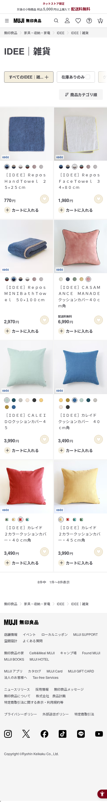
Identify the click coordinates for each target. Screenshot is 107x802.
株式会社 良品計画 (51, 695)
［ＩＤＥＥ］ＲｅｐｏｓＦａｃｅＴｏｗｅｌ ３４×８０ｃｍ (79, 181)
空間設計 (10, 640)
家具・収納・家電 (37, 32)
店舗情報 (10, 634)
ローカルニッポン (54, 634)
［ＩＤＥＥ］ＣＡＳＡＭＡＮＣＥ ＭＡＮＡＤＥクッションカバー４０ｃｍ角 (79, 296)
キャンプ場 (68, 652)
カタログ (34, 671)
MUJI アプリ (13, 671)
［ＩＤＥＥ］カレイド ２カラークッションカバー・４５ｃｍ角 (79, 534)
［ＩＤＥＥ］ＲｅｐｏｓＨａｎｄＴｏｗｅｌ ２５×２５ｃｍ (25, 181)
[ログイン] (67, 18)
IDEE (60, 32)
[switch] (44, 199)
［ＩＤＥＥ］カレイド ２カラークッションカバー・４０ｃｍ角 (25, 534)
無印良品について (17, 695)
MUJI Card (55, 671)
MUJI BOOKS (14, 659)
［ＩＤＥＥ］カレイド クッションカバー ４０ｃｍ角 (79, 421)
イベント (29, 634)
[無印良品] (21, 622)
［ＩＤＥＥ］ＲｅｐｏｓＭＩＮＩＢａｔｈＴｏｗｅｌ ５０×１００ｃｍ (25, 293)
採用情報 (42, 689)
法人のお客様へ (15, 677)
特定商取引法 (84, 714)
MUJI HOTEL (39, 659)
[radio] (7, 166)
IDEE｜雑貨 (80, 32)
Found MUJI (91, 652)
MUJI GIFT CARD (81, 671)
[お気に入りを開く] (78, 18)
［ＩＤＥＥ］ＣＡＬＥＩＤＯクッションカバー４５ (25, 421)
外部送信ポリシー (56, 714)
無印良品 (10, 32)
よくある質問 (33, 640)
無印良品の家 (14, 652)
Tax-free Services (45, 677)
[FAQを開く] (89, 18)
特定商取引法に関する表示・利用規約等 (33, 702)
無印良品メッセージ (69, 689)
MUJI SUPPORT (85, 634)
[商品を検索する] (56, 18)
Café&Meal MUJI (42, 652)
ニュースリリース (17, 689)
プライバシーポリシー (20, 714)
